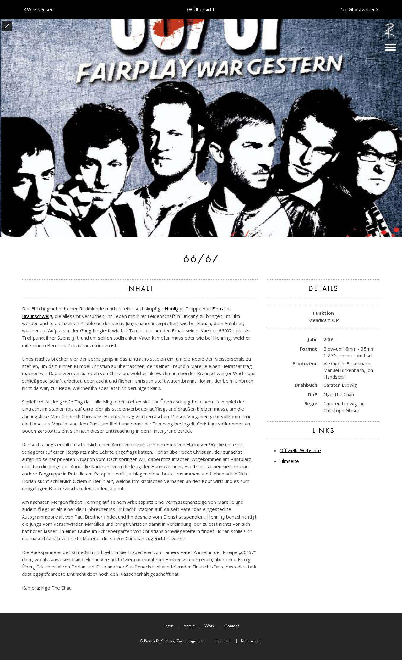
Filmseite (289, 461)
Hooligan (174, 308)
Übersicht (203, 9)
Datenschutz (248, 640)
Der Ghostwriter (357, 9)
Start (169, 626)
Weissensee (40, 9)
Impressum (220, 640)
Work (206, 626)
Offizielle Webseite (300, 450)
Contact (229, 626)
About (186, 626)
